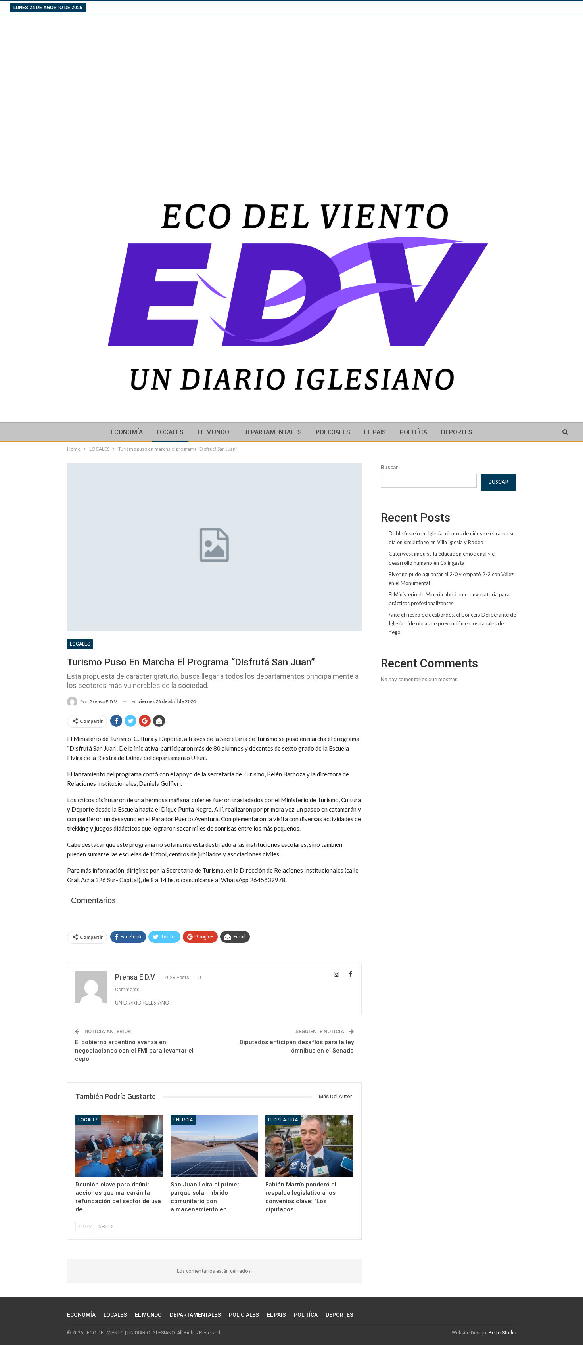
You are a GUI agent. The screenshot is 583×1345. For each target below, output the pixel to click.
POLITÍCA (413, 432)
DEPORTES (456, 432)
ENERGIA (183, 1120)
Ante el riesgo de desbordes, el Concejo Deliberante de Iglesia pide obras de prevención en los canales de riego (452, 623)
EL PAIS (375, 432)
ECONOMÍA (127, 432)
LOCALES (170, 432)
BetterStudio (502, 1332)
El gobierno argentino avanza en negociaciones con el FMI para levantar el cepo (134, 1050)
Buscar (389, 467)
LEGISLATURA (283, 1120)
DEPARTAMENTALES (272, 432)
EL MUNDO (213, 432)
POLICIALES (333, 432)
